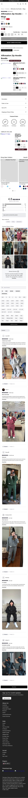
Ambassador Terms (6, 743)
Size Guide (24, 32)
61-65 (3, 305)
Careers (4, 712)
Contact (4, 723)
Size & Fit (4, 107)
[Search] (18, 4)
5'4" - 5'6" (15, 309)
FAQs (3, 725)
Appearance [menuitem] (19, 221)
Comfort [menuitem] (8, 221)
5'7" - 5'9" (21, 309)
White (16, 320)
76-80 (17, 305)
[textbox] (13, 287)
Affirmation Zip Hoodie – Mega (19, 63)
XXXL (24, 297)
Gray (21, 315)
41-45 (8, 303)
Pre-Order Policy (5, 736)
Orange (21, 318)
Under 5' (3, 309)
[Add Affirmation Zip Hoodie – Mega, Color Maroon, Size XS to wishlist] (26, 14)
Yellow (21, 320)
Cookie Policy (5, 740)
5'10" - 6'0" (4, 312)
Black (8, 315)
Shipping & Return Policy (8, 112)
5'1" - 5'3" (9, 309)
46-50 (12, 303)
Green (3, 318)
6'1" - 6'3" (10, 312)
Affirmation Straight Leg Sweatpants (19, 78)
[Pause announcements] (27, 1)
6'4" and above (17, 312)
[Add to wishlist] (16, 160)
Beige (3, 315)
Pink (2, 320)
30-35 (22, 300)
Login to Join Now (6, 50)
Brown (16, 315)
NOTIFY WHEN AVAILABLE (14, 42)
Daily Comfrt (4, 756)
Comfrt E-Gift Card (6, 716)
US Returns (4, 728)
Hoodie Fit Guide (5, 732)
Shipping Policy (5, 734)
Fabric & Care (5, 103)
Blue (12, 315)
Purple (7, 320)
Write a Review (16, 325)
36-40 (3, 303)
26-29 (17, 300)
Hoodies (7, 8)
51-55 (17, 303)
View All (25, 157)
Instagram (4, 752)
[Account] (20, 4)
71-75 (12, 305)
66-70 (8, 305)
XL (16, 297)
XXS (2, 297)
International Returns (6, 730)
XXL (20, 297)
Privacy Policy (5, 738)
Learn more (16, 50)
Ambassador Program (6, 708)
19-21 (8, 300)
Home (2, 8)
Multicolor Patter (10, 318)
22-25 (12, 300)
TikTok (3, 754)
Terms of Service (5, 741)
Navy (16, 318)
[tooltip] (18, 271)
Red (12, 320)
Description (4, 99)
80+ (21, 305)
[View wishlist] (23, 4)
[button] (7, 11)
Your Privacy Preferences (7, 745)
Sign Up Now (7, 698)
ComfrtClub (4, 705)
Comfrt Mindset (5, 707)
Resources (4, 710)
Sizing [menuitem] (13, 221)
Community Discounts (6, 714)
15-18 (3, 300)
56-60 (22, 303)
